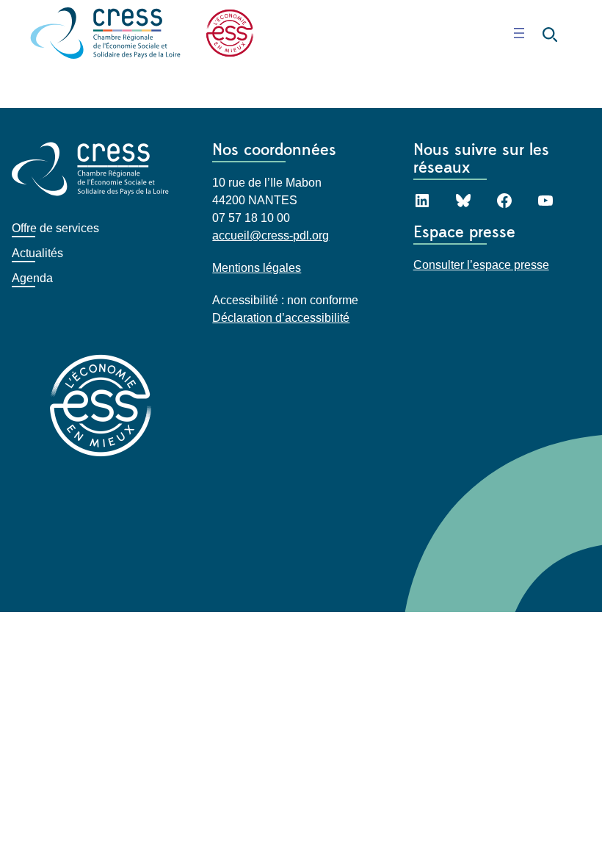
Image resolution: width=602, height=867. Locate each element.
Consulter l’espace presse (481, 265)
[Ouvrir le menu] (519, 33)
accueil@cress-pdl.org (270, 235)
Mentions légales (256, 268)
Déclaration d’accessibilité (280, 318)
